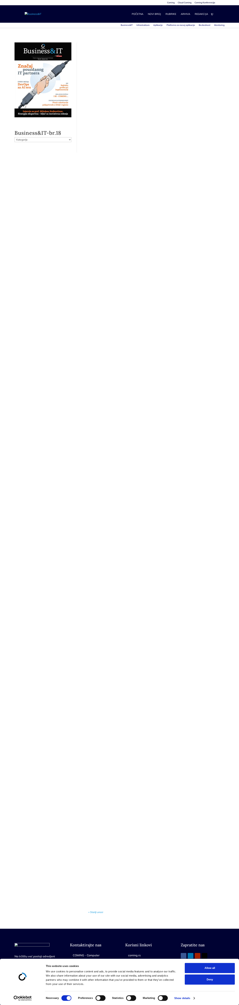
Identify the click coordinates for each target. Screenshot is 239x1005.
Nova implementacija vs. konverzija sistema (123, 868)
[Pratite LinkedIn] (190, 956)
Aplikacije (158, 25)
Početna (137, 14)
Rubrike (171, 14)
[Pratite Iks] (204, 956)
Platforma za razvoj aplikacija (181, 25)
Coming (171, 3)
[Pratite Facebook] (183, 956)
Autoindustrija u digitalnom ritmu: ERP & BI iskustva (130, 269)
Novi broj (154, 14)
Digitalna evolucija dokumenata (115, 649)
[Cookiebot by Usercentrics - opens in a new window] (22, 998)
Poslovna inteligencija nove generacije (119, 407)
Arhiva (185, 14)
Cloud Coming (184, 3)
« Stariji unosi (95, 912)
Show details (182, 998)
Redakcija (201, 14)
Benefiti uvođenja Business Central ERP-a (122, 756)
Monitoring (219, 25)
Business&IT (127, 25)
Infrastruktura (142, 25)
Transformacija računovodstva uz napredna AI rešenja (131, 595)
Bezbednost (204, 25)
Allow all (210, 967)
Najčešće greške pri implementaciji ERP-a (122, 814)
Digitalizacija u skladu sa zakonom (116, 542)
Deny (210, 979)
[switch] (101, 998)
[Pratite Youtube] (197, 956)
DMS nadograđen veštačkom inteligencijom (123, 703)
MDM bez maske (104, 134)
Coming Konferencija (205, 3)
